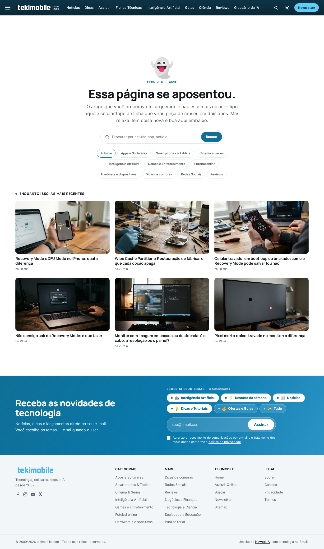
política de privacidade (224, 442)
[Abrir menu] (7, 7)
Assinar (261, 424)
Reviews (222, 7)
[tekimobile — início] (38, 8)
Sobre (269, 477)
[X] (40, 494)
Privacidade (273, 492)
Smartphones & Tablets (173, 153)
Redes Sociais (191, 174)
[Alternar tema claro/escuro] (287, 7)
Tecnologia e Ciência (181, 507)
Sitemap (221, 507)
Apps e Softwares (134, 153)
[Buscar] (276, 7)
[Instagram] (25, 494)
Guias (189, 7)
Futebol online (204, 164)
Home (219, 477)
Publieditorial (175, 522)
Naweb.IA (262, 542)
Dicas (89, 7)
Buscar (211, 137)
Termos (270, 499)
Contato (270, 485)
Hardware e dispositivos (119, 174)
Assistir (104, 7)
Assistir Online (225, 485)
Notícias (73, 7)
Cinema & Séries (211, 153)
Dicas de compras (159, 174)
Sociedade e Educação (183, 514)
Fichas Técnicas (129, 7)
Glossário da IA (246, 7)
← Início (106, 153)
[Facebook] (17, 494)
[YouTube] (33, 494)
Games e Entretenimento (166, 164)
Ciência (205, 7)
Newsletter (306, 7)
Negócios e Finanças (181, 499)
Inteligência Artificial (163, 7)
